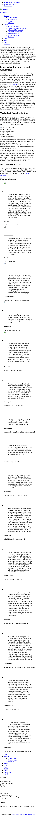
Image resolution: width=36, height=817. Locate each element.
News (5, 767)
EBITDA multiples (12, 84)
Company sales (12, 758)
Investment (11, 762)
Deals (5, 765)
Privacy (6, 769)
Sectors (6, 763)
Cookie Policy (8, 772)
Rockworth (3, 12)
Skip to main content (10, 4)
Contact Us (7, 770)
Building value (12, 760)
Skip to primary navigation (12, 2)
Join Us (6, 774)
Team (5, 755)
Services (6, 756)
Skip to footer (8, 6)
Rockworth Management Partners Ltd (23, 814)
